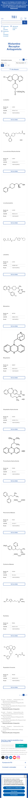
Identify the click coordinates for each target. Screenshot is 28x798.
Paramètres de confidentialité (14, 787)
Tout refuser (14, 791)
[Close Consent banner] (25, 776)
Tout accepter (14, 794)
